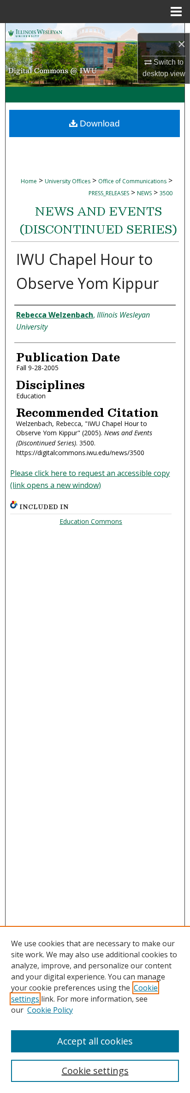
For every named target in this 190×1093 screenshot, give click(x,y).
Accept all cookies (95, 1041)
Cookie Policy (50, 1010)
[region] (95, 1009)
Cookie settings (95, 1070)
